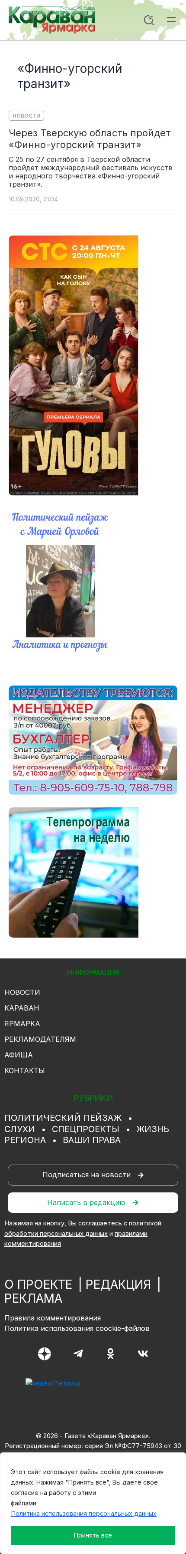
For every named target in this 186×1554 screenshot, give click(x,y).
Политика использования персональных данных (84, 1513)
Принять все (93, 1535)
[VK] (143, 1353)
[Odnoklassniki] (110, 1353)
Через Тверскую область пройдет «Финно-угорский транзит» (90, 138)
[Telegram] (78, 1353)
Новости (26, 115)
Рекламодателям (40, 1039)
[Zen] (44, 1353)
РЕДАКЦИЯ (118, 1284)
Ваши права (92, 1140)
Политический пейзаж (63, 1118)
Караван (21, 1008)
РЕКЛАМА (33, 1298)
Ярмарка (22, 1023)
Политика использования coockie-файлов (77, 1328)
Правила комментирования (52, 1318)
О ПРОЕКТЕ (38, 1284)
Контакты (24, 1070)
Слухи (19, 1129)
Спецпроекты (85, 1129)
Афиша (18, 1054)
